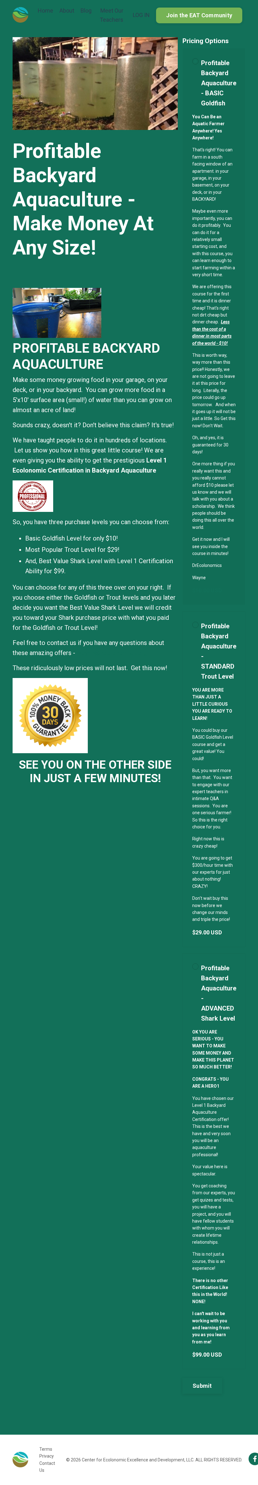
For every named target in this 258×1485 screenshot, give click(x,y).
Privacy (46, 1456)
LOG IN (141, 15)
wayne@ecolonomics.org (112, 653)
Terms (45, 1449)
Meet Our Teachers (111, 15)
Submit (202, 1385)
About (66, 10)
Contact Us (47, 1467)
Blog (86, 10)
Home (45, 10)
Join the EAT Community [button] (199, 15)
